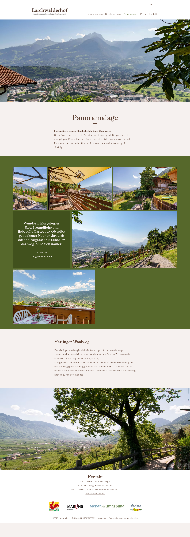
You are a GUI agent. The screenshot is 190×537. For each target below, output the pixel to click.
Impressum (102, 518)
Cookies (134, 518)
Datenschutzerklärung (119, 518)
